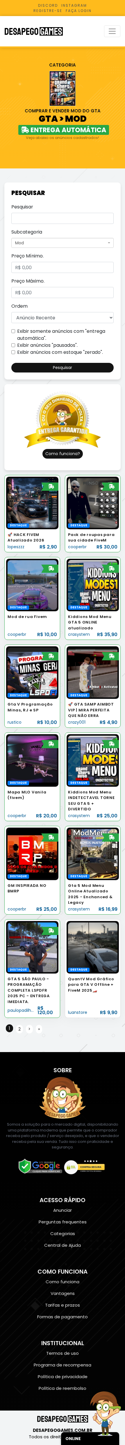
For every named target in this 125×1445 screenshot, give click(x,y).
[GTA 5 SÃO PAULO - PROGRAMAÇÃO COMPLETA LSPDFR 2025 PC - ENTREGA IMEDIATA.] (32, 946)
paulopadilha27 (23, 1010)
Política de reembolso (62, 1388)
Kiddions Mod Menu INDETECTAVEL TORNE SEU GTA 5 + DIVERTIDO (91, 800)
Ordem (19, 306)
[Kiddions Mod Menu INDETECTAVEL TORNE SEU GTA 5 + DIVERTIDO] (92, 760)
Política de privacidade (63, 1376)
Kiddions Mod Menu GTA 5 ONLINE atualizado (90, 622)
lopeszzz (16, 547)
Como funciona (62, 1282)
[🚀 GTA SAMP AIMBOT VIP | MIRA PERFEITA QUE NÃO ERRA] (92, 672)
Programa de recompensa (62, 1365)
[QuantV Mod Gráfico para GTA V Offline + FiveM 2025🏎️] (92, 946)
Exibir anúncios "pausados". (47, 345)
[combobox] (62, 243)
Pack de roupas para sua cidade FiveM (91, 537)
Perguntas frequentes (63, 1222)
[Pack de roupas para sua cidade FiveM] (92, 502)
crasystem (79, 634)
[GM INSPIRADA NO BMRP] (32, 853)
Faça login (79, 10)
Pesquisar (22, 206)
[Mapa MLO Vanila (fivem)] (32, 760)
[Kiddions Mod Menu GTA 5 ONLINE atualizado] (92, 584)
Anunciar (62, 1210)
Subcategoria (26, 232)
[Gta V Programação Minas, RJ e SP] (32, 672)
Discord (48, 5)
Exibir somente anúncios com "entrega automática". (61, 335)
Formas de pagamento (62, 1317)
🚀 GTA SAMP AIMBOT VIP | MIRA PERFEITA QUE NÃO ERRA (91, 709)
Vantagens (63, 1293)
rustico (15, 722)
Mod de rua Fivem (27, 616)
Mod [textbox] (19, 243)
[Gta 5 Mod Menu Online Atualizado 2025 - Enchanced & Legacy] (92, 853)
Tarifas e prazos (62, 1305)
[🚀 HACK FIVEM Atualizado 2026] (32, 502)
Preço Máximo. (27, 281)
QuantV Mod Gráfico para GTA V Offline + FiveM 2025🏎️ (91, 984)
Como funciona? (62, 454)
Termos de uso (62, 1353)
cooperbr (77, 547)
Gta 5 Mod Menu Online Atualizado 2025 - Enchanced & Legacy (90, 894)
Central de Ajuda (62, 1245)
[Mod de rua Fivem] (32, 584)
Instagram (74, 5)
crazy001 (76, 722)
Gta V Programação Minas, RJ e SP (30, 707)
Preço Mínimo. (27, 256)
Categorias (62, 1233)
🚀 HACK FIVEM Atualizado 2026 (26, 537)
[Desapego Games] (37, 31)
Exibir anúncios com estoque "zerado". (60, 352)
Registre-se (47, 10)
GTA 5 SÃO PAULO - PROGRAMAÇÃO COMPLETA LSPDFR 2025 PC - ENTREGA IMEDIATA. (29, 990)
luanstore (77, 1012)
